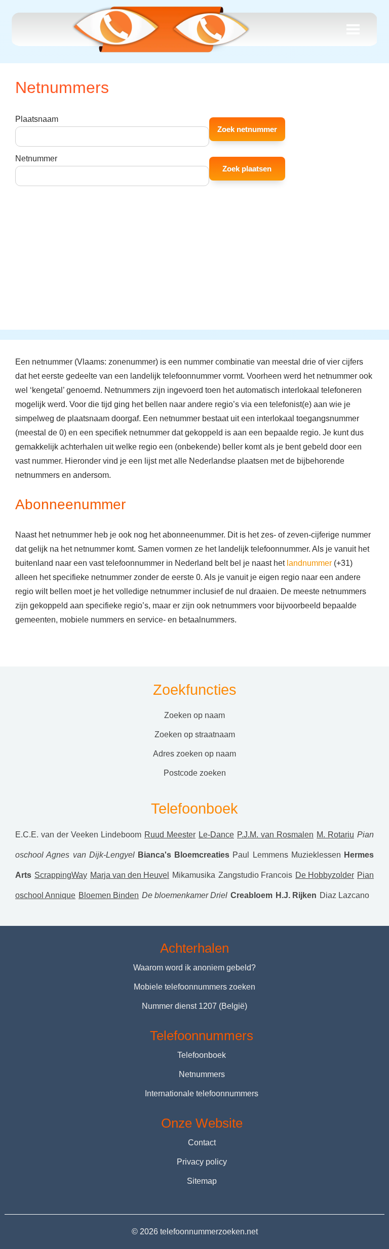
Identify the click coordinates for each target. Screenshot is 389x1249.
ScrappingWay (60, 875)
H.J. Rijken (296, 895)
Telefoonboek (201, 1055)
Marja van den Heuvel (129, 875)
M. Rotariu (335, 834)
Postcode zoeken (195, 773)
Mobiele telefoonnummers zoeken (194, 987)
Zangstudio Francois (255, 875)
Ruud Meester (170, 834)
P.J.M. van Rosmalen (275, 834)
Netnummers (202, 1074)
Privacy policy (202, 1161)
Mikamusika (193, 875)
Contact (202, 1142)
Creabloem (251, 895)
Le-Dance (216, 834)
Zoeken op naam (194, 715)
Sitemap (202, 1181)
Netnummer (36, 158)
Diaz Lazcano (344, 895)
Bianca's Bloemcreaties (183, 855)
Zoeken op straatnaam (194, 734)
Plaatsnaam (36, 119)
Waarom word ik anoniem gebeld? (194, 967)
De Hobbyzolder (324, 875)
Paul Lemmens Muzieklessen (286, 855)
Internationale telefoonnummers (201, 1093)
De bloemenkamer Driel (184, 895)
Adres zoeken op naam (194, 753)
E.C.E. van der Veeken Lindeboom (78, 834)
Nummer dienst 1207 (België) (194, 1006)
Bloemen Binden (109, 895)
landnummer (309, 563)
